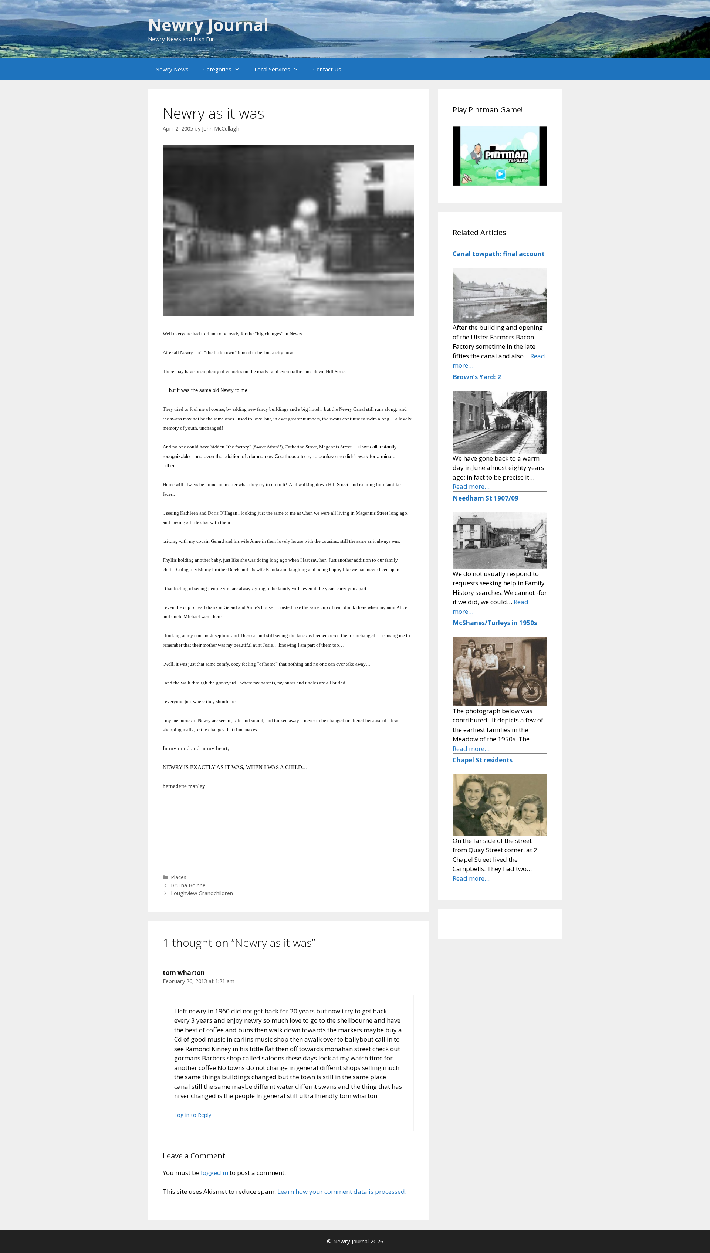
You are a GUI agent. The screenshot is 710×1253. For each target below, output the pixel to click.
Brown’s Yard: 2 (477, 377)
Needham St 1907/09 (485, 498)
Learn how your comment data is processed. (341, 1191)
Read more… (471, 486)
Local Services (272, 69)
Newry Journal (208, 24)
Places (178, 877)
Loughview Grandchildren (202, 893)
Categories (217, 69)
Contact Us (327, 69)
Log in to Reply (192, 1114)
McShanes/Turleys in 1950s (495, 623)
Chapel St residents (483, 760)
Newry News (172, 69)
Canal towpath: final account (499, 254)
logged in (214, 1172)
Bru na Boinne (188, 885)
